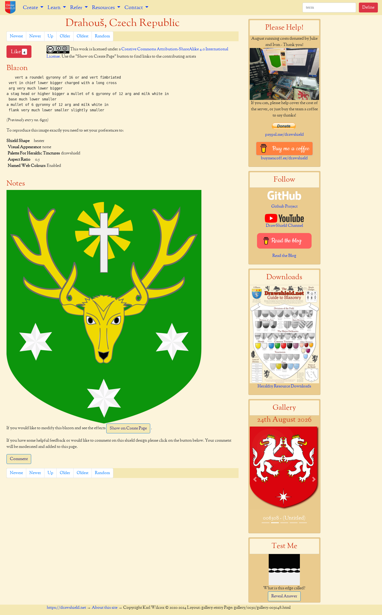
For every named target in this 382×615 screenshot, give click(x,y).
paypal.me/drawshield (284, 135)
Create (31, 7)
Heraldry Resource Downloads (284, 386)
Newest (16, 36)
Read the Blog (284, 256)
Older (65, 36)
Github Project (284, 206)
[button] (255, 479)
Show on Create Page (128, 428)
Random (102, 36)
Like (18, 51)
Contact (134, 7)
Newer (35, 36)
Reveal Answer (284, 596)
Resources (104, 7)
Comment (19, 459)
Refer (76, 7)
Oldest (82, 36)
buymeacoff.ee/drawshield (284, 158)
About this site (104, 608)
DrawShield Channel (284, 226)
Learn (55, 7)
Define (368, 7)
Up (50, 36)
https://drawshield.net (66, 608)
